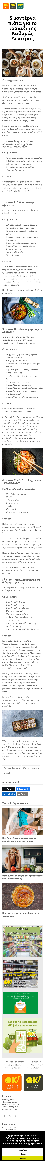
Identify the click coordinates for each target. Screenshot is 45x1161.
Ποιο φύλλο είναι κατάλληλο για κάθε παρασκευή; (21, 914)
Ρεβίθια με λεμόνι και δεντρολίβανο (34, 1064)
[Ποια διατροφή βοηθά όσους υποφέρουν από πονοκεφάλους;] (22, 858)
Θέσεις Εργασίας (8, 1100)
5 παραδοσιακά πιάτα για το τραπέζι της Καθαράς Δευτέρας (13, 1064)
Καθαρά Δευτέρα (12, 768)
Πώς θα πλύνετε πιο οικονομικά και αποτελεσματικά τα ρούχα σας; (19, 839)
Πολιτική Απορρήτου (9, 1109)
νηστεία (7, 773)
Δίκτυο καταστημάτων (10, 1107)
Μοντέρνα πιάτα (31, 768)
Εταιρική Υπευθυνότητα (10, 1104)
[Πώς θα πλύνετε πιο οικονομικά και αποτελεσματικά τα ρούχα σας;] (22, 821)
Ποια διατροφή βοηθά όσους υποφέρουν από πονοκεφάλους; (22, 877)
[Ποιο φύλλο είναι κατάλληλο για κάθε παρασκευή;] (22, 896)
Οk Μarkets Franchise (9, 1102)
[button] (41, 6)
